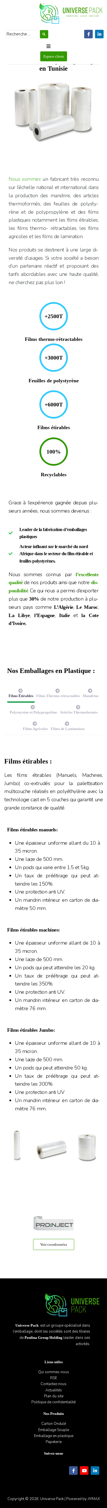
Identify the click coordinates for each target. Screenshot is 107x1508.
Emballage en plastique (53, 1435)
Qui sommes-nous (53, 1372)
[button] (48, 46)
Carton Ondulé (53, 1423)
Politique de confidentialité (53, 1402)
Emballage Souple (53, 1430)
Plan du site (53, 1396)
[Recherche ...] (22, 34)
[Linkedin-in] (99, 34)
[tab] (21, 694)
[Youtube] (84, 1470)
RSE (53, 1378)
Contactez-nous (53, 1384)
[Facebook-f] (88, 34)
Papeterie (54, 1441)
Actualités (53, 1390)
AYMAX (94, 1498)
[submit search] (44, 34)
